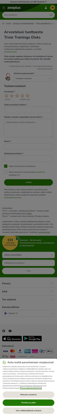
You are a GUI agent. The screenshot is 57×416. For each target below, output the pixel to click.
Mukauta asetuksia (28, 394)
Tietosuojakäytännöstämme (30, 388)
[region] (28, 387)
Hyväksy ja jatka (28, 402)
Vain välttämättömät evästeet (28, 410)
